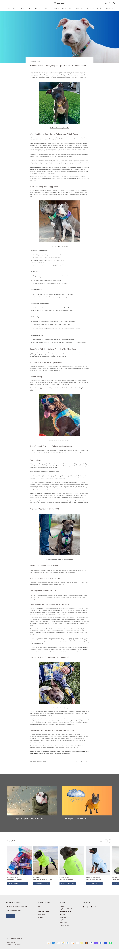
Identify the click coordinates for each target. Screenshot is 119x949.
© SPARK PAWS (11, 942)
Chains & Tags (79, 8)
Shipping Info (41, 909)
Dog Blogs (62, 919)
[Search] (110, 3)
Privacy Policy (63, 922)
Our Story (100, 8)
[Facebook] (83, 907)
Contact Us (63, 917)
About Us (62, 914)
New (14, 8)
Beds (70, 8)
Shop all (100, 841)
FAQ (39, 906)
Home (8, 8)
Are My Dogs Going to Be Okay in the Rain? (26, 819)
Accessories (90, 8)
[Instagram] (87, 907)
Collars (45, 8)
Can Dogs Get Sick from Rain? (76, 819)
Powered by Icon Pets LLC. (14, 944)
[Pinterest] (91, 907)
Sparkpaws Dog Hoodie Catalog (59, 708)
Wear (30, 8)
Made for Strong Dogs (17, 883)
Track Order (109, 8)
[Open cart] (114, 3)
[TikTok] (95, 907)
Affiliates (40, 917)
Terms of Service (64, 925)
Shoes (64, 8)
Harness (37, 8)
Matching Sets (55, 8)
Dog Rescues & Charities (66, 909)
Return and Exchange (43, 911)
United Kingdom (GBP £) (13, 938)
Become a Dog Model (65, 911)
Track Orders (41, 914)
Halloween (22, 8)
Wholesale (62, 906)
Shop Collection (41, 883)
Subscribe (10, 916)
